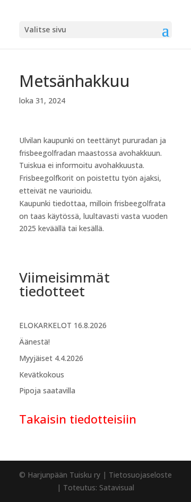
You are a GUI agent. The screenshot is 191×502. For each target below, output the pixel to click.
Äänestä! (34, 342)
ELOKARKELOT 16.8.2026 (63, 325)
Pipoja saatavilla (47, 390)
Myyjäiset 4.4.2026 (51, 358)
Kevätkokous (41, 374)
